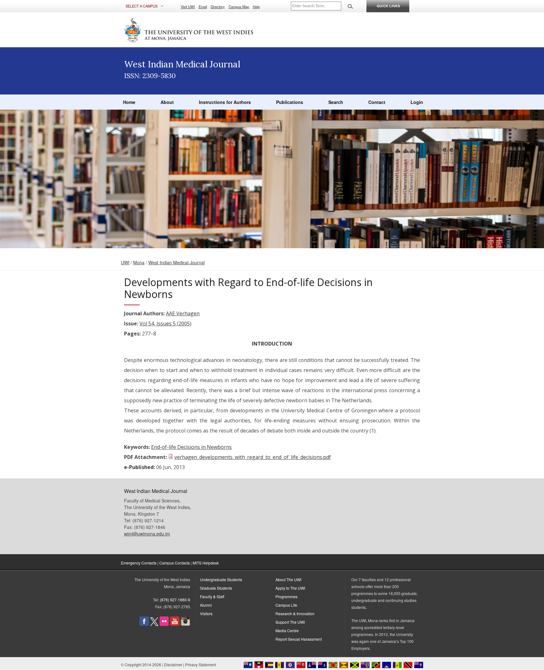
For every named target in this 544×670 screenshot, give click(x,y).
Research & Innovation (294, 613)
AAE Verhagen (183, 313)
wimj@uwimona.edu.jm (147, 533)
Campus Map (239, 6)
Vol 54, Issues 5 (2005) (165, 323)
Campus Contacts (174, 562)
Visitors (206, 613)
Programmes (286, 596)
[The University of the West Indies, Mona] (206, 29)
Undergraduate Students (221, 579)
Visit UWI (188, 6)
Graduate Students (216, 588)
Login (417, 102)
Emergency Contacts (138, 562)
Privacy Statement (200, 664)
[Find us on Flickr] (164, 624)
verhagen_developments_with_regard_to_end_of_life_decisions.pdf (252, 457)
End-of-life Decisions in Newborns (191, 447)
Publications (289, 102)
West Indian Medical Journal (176, 262)
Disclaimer (173, 664)
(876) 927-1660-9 (175, 599)
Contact (376, 102)
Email (203, 6)
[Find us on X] (154, 624)
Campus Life (286, 605)
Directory (218, 6)
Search (335, 102)
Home (129, 102)
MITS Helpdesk (206, 562)
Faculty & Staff (212, 596)
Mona (138, 262)
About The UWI (288, 579)
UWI (125, 262)
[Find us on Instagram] (185, 624)
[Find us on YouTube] (174, 624)
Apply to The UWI (290, 588)
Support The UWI (290, 622)
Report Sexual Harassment (298, 639)
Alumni (206, 605)
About (167, 102)
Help (256, 6)
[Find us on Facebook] (144, 624)
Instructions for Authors (225, 102)
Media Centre (287, 630)
